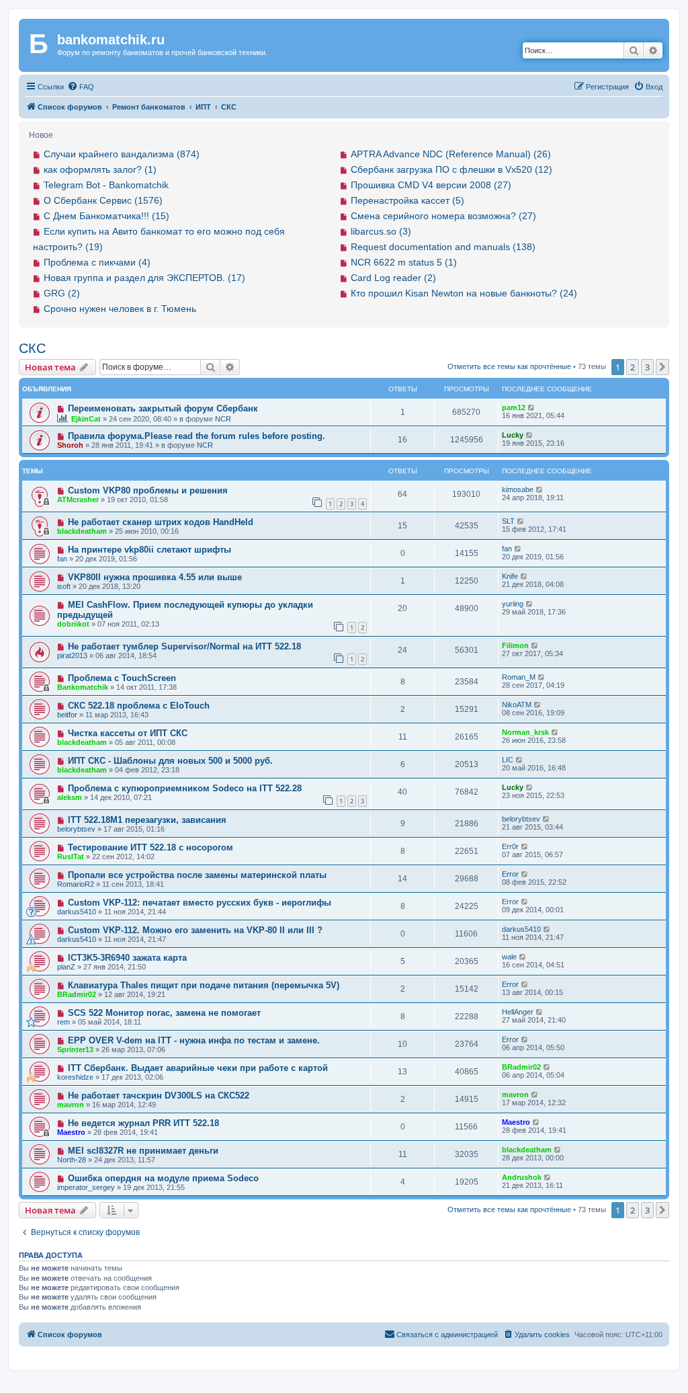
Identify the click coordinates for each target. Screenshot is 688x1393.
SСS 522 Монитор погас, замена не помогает (164, 1013)
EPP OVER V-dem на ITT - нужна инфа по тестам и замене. (194, 1040)
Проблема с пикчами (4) (97, 262)
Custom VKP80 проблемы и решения (148, 490)
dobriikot (73, 624)
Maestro (71, 1132)
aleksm (69, 797)
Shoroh (70, 445)
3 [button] (647, 367)
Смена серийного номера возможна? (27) (443, 215)
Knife (510, 576)
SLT (508, 521)
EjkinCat (86, 419)
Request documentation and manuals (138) (443, 246)
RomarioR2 (75, 884)
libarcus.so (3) (381, 231)
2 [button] (632, 367)
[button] (662, 367)
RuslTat (70, 856)
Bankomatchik (82, 687)
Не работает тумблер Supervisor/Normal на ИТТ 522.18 (184, 646)
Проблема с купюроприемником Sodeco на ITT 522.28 (185, 788)
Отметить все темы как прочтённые (509, 366)
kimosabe (517, 489)
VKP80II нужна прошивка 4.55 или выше (155, 577)
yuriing (512, 604)
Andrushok (522, 1177)
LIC (507, 760)
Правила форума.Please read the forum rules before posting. (196, 436)
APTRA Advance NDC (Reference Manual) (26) (451, 154)
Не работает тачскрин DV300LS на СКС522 (158, 1095)
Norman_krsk (525, 732)
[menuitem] (80, 87)
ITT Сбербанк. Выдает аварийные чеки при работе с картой (198, 1068)
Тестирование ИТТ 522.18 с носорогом (150, 847)
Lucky (512, 435)
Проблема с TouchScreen (122, 678)
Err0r (510, 846)
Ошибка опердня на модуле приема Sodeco (163, 1178)
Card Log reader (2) (393, 277)
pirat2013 (72, 655)
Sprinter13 (75, 1049)
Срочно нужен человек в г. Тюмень (120, 308)
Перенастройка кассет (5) (407, 200)
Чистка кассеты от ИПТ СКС (127, 733)
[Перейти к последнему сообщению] (531, 407)
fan (62, 559)
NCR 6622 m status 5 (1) (404, 262)
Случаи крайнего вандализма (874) (122, 154)
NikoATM (516, 705)
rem (63, 1022)
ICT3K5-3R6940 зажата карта (127, 958)
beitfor (67, 715)
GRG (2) (62, 293)
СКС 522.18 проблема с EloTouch (139, 706)
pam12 (513, 407)
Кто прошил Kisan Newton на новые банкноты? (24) (464, 293)
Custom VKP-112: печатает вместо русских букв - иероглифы (199, 903)
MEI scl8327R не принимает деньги (143, 1151)
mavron (70, 1105)
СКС (32, 348)
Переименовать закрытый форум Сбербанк (163, 408)
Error (510, 874)
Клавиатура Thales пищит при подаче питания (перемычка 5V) (203, 985)
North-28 (71, 1160)
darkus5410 (76, 912)
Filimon (515, 645)
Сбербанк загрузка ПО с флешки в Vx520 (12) (451, 169)
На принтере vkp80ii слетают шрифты (149, 550)
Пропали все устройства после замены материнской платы (197, 875)
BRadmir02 (76, 994)
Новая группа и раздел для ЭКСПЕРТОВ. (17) (144, 277)
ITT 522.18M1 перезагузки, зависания (147, 820)
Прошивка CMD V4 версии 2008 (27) (431, 185)
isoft (64, 586)
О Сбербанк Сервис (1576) (103, 200)
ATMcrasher (78, 499)
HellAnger (517, 1012)
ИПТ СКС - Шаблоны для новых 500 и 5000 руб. (170, 761)
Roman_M (518, 677)
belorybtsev (76, 829)
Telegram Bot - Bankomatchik (106, 185)
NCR (223, 419)
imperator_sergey (86, 1187)
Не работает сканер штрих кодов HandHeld (160, 522)
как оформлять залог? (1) (100, 169)
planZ (66, 967)
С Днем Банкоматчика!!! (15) (106, 215)
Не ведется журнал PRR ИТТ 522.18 (143, 1123)
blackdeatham (82, 531)
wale (509, 957)
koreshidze (75, 1077)
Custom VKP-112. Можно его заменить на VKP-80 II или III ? (195, 930)
